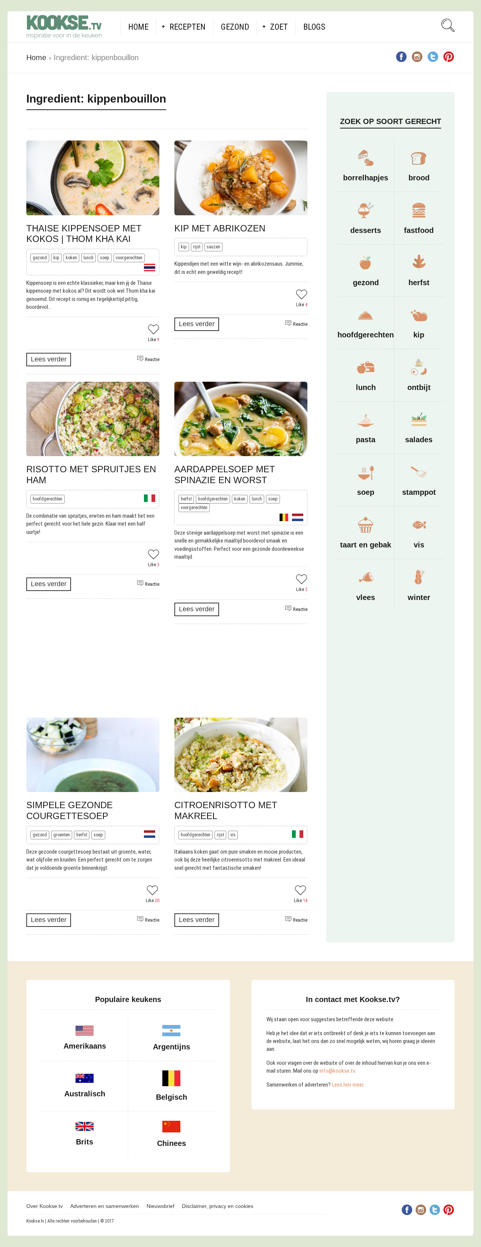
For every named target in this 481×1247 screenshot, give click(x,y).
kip (56, 257)
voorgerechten (129, 257)
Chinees (171, 1143)
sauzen (213, 246)
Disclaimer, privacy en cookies (217, 1206)
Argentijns (171, 1047)
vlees (365, 597)
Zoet (279, 27)
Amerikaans (85, 1046)
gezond (40, 257)
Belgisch (171, 1097)
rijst (196, 246)
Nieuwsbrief (160, 1206)
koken (71, 257)
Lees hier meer (347, 1084)
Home (138, 27)
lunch (88, 257)
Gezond (235, 27)
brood (419, 178)
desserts (365, 230)
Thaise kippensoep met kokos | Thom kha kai (84, 233)
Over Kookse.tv (44, 1206)
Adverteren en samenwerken (104, 1206)
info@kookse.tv (337, 1070)
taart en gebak (365, 545)
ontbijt (419, 387)
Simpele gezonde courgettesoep (69, 810)
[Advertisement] (167, 671)
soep (104, 257)
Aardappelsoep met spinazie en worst (224, 474)
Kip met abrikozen (219, 228)
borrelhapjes (365, 178)
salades (419, 439)
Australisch (84, 1094)
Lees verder (49, 359)
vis (233, 834)
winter (419, 597)
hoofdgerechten (47, 499)
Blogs (314, 27)
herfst (186, 499)
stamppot (419, 492)
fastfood (419, 230)
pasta (365, 439)
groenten (61, 834)
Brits (84, 1142)
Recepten (187, 27)
